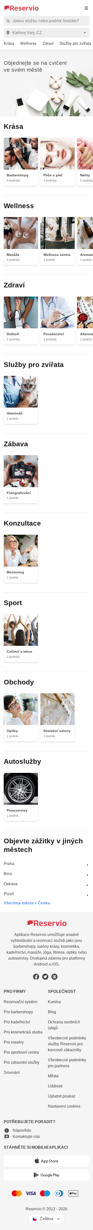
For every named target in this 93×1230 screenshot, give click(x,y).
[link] (7, 44)
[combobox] (47, 32)
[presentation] (86, 8)
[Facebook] (36, 976)
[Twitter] (45, 976)
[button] (17, 1130)
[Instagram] (54, 976)
